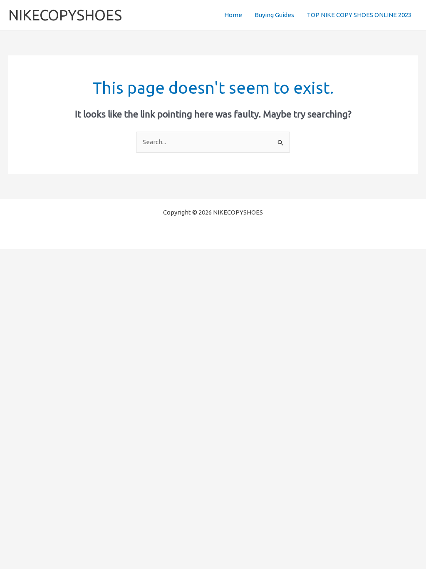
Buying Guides (274, 14)
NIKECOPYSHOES (65, 15)
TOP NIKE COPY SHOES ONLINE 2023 (359, 14)
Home (233, 14)
